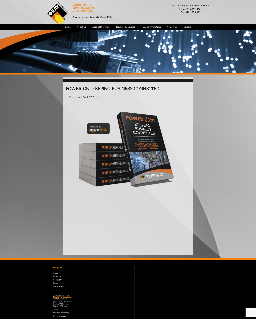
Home (56, 273)
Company (57, 267)
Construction (58, 303)
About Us (57, 276)
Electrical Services (62, 297)
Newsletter (58, 286)
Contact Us (58, 279)
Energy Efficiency (60, 306)
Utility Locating (59, 316)
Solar (55, 309)
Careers (56, 283)
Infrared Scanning (61, 312)
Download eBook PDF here (84, 97)
